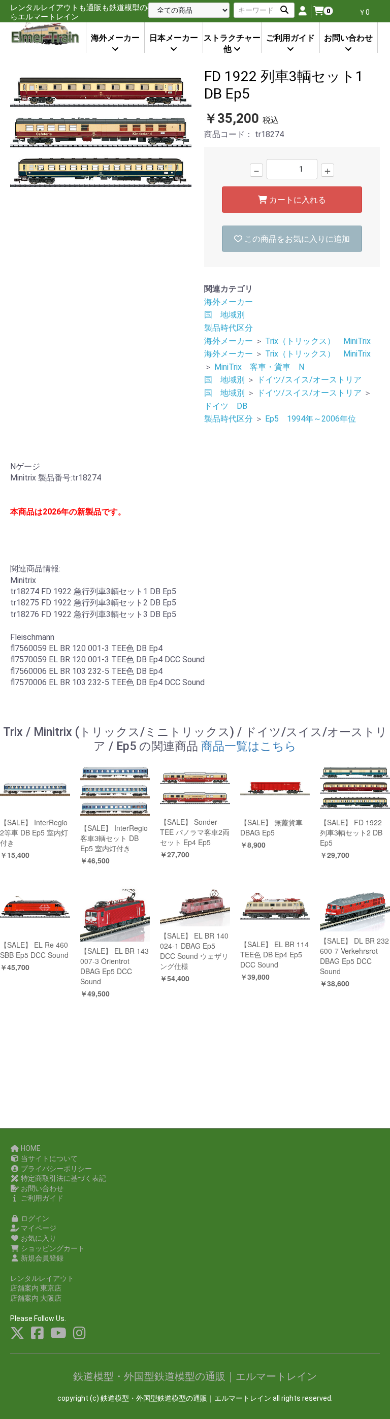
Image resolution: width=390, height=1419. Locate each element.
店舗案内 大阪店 (35, 1298)
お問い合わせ (41, 1188)
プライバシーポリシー (55, 1169)
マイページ (37, 1228)
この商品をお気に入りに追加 (296, 239)
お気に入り (37, 1238)
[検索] (284, 10)
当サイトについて (48, 1158)
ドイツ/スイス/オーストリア (309, 379)
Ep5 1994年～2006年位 (310, 419)
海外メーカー (228, 302)
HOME (30, 1148)
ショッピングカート (52, 1248)
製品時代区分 (228, 328)
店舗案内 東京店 (35, 1288)
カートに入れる (296, 200)
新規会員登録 (41, 1258)
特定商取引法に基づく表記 (62, 1178)
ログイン (34, 1218)
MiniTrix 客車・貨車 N (259, 367)
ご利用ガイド (41, 1198)
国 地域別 (224, 314)
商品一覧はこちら (249, 746)
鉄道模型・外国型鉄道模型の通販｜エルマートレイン (195, 1376)
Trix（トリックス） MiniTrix (318, 341)
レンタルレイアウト (42, 1278)
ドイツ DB (225, 406)
